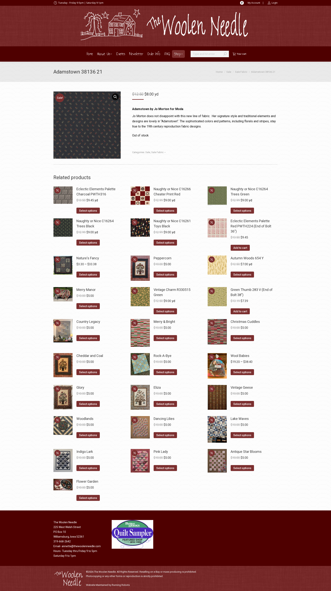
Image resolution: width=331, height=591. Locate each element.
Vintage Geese (242, 387)
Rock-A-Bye (162, 356)
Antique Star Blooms (246, 452)
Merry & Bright (164, 322)
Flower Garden (87, 481)
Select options (88, 210)
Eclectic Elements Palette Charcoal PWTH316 (96, 191)
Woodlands (84, 419)
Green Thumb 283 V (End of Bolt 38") (252, 292)
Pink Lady (161, 452)
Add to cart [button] (240, 247)
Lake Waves (240, 419)
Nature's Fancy (87, 258)
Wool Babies (240, 356)
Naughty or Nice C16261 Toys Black (172, 223)
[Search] (225, 54)
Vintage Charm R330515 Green (172, 292)
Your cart (241, 54)
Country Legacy (88, 322)
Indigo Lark (84, 452)
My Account (254, 2)
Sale (147, 152)
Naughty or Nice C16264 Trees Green (249, 191)
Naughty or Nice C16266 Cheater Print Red (172, 191)
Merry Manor (86, 290)
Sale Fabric (157, 152)
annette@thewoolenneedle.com (81, 546)
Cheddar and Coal (89, 356)
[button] (115, 96)
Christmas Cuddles (245, 322)
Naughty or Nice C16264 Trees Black (95, 223)
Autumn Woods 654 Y (247, 258)
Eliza (157, 387)
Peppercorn (162, 258)
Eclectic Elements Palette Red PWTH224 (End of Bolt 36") (251, 226)
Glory (80, 387)
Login (275, 2)
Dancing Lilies (164, 419)
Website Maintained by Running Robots (108, 585)
